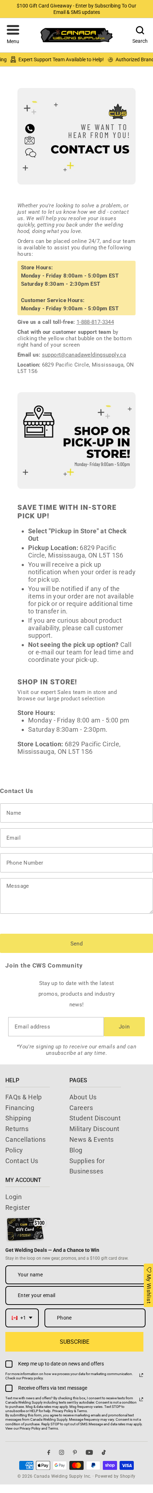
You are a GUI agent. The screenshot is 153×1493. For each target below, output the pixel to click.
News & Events (91, 1139)
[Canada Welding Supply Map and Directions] (76, 440)
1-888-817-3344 (95, 322)
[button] (13, 35)
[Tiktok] (104, 1452)
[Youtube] (89, 1452)
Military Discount (94, 1128)
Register (17, 1207)
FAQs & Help (23, 1097)
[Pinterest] (75, 1452)
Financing (19, 1107)
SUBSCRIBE (74, 1341)
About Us (83, 1097)
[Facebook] (48, 1452)
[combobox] (22, 1317)
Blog (76, 1150)
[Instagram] (61, 1452)
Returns (16, 1128)
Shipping (18, 1118)
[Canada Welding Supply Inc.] (76, 35)
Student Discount (95, 1118)
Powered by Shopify (115, 1476)
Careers (81, 1107)
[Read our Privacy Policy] (141, 1375)
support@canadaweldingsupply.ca (84, 355)
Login (13, 1197)
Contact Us (21, 1161)
